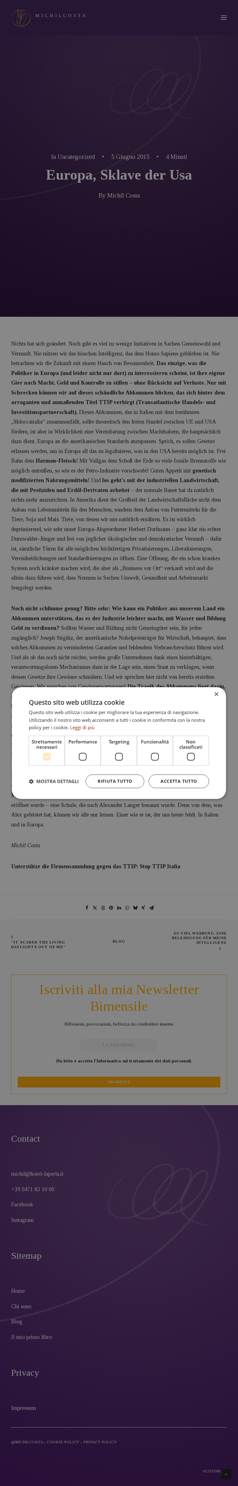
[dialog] (119, 743)
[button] (54, 781)
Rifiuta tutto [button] (115, 781)
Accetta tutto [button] (179, 781)
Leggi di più (82, 728)
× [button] (216, 694)
